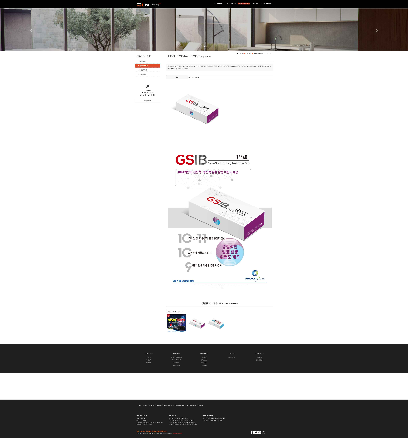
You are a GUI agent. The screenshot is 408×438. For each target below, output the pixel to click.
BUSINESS (231, 3)
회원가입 (151, 405)
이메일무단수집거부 (182, 405)
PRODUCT (243, 3)
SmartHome (176, 365)
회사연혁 (148, 360)
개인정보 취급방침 (169, 405)
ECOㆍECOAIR (176, 360)
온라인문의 (231, 357)
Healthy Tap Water (176, 357)
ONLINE (255, 3)
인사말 (149, 357)
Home (139, 405)
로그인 (145, 405)
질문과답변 (259, 360)
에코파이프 (143, 70)
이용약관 (159, 405)
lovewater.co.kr (177, 433)
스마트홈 (143, 74)
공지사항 (259, 357)
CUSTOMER (266, 3)
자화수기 (143, 61)
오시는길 (148, 362)
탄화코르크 (144, 66)
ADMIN (200, 405)
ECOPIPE (176, 362)
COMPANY (219, 3)
